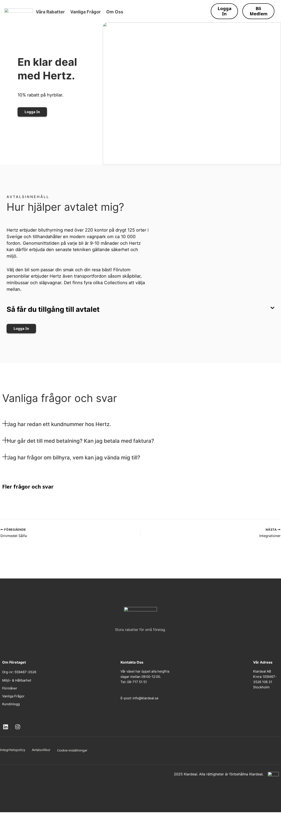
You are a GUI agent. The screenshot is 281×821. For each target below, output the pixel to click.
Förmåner (9, 688)
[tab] (116, 424)
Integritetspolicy (12, 750)
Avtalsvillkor (41, 750)
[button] (140, 311)
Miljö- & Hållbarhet (16, 680)
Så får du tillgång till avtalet (53, 309)
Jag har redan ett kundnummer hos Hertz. (59, 424)
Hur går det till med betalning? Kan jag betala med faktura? (80, 441)
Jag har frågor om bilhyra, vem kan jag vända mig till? (73, 457)
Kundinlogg (11, 704)
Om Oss (114, 12)
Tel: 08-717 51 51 (134, 682)
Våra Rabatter (50, 12)
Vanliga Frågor (85, 12)
